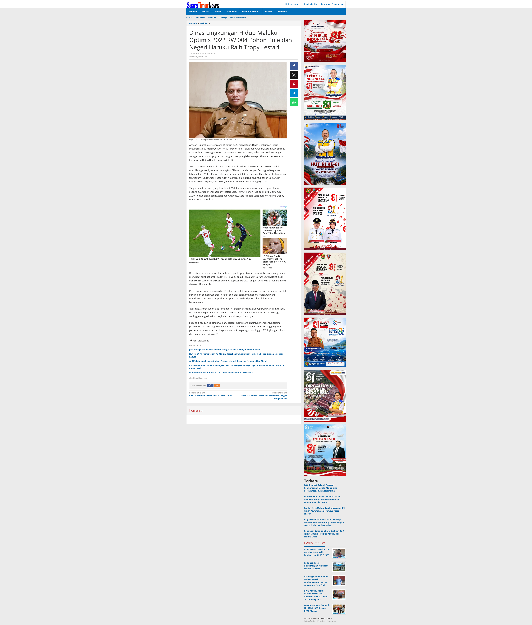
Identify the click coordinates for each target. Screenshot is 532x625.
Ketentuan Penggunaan (327, 621)
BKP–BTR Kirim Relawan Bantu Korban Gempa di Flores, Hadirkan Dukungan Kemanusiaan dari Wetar (322, 499)
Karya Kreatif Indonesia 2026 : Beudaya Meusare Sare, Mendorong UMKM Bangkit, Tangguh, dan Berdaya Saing (324, 522)
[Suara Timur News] (203, 5)
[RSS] (217, 385)
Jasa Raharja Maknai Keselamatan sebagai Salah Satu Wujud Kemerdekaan (224, 349)
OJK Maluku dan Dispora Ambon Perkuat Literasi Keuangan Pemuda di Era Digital (228, 361)
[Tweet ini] (294, 75)
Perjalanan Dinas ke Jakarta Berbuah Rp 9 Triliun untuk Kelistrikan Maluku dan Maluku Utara (324, 534)
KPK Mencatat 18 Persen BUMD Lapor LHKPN (210, 394)
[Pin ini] (294, 84)
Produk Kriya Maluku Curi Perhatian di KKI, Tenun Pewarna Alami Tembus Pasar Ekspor (324, 511)
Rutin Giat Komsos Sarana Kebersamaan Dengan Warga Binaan (264, 395)
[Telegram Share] (294, 93)
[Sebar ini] (294, 66)
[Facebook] (210, 385)
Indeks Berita (309, 621)
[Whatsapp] (294, 102)
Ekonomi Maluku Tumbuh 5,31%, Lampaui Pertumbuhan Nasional (221, 372)
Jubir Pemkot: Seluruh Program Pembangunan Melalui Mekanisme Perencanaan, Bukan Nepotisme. (320, 488)
